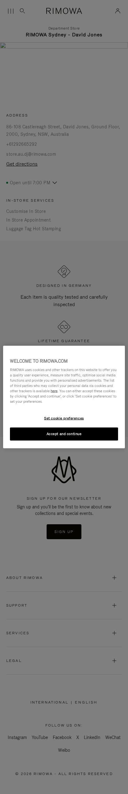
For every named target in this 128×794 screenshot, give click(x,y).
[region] (64, 397)
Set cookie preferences (64, 417)
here (54, 390)
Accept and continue (64, 433)
